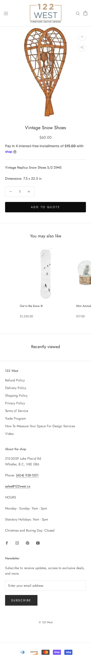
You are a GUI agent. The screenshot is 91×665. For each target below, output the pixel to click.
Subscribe (21, 600)
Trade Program (15, 418)
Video (9, 433)
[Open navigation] (6, 13)
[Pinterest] (27, 543)
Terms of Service (16, 410)
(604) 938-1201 (27, 475)
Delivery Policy (15, 387)
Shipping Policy (16, 395)
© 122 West (45, 622)
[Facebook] (6, 543)
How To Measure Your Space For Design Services (40, 426)
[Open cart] (85, 13)
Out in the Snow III (31, 306)
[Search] (78, 13)
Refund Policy (15, 380)
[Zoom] (82, 36)
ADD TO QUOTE (45, 207)
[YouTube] (38, 543)
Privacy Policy (15, 403)
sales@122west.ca (17, 486)
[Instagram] (17, 543)
